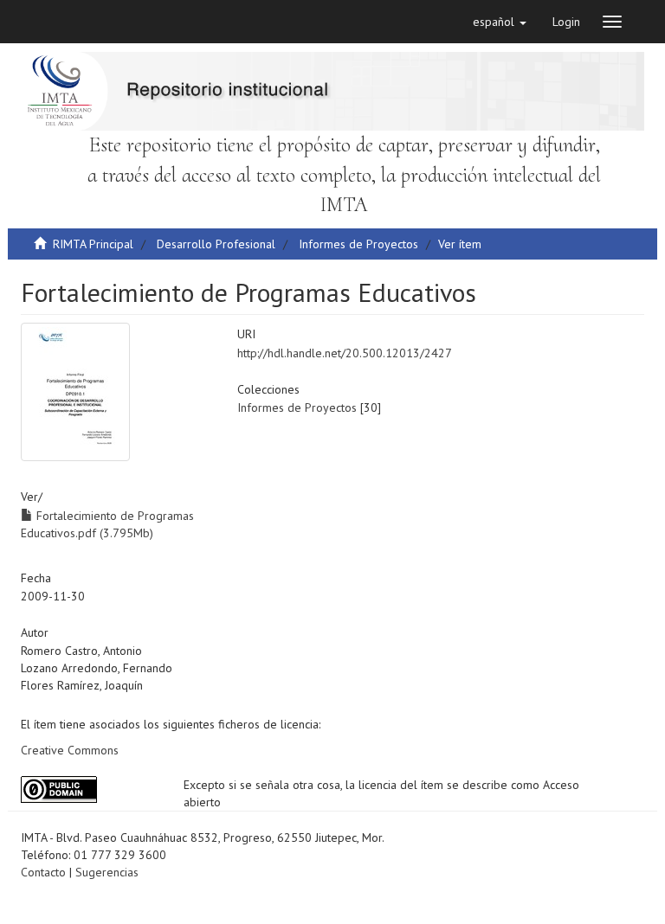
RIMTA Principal (93, 244)
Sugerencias (107, 872)
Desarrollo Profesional (216, 244)
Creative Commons (70, 750)
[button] (499, 21)
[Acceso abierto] (89, 789)
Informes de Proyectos (358, 244)
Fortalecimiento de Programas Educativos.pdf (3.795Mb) (107, 524)
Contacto (43, 872)
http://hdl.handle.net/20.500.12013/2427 (344, 353)
